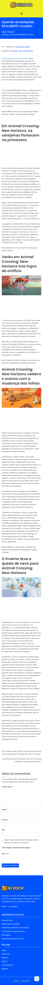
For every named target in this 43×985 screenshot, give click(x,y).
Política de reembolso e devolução (15, 928)
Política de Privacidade (11, 924)
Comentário (7, 787)
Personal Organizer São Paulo (13, 939)
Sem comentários (26, 51)
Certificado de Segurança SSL (13, 931)
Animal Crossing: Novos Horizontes (15, 58)
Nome (5, 809)
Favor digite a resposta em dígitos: (16, 848)
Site (3, 830)
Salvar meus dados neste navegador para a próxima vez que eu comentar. (21, 841)
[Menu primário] (21, 13)
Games (14, 51)
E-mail (5, 820)
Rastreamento (7, 920)
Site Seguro (6, 935)
